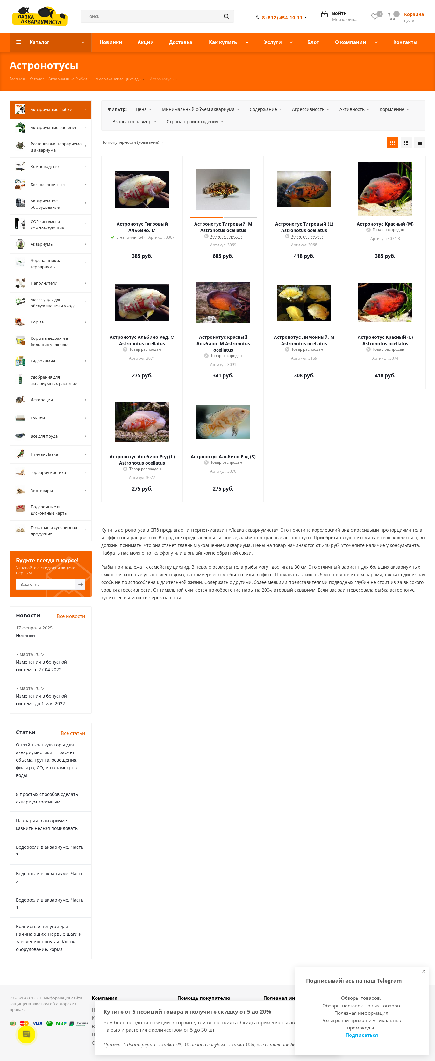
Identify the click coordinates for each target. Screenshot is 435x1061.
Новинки (25, 635)
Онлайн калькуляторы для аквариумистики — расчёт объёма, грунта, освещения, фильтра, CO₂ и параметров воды (46, 760)
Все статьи (73, 733)
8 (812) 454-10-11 (282, 17)
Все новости (71, 616)
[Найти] (226, 16)
